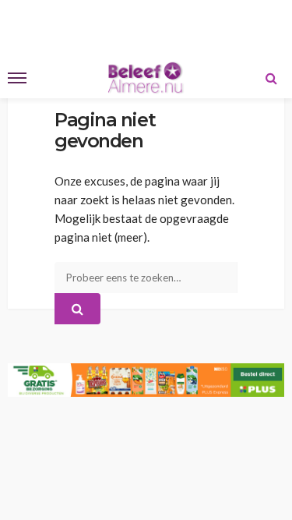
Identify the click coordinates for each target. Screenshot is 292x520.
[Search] (271, 78)
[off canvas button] (17, 78)
